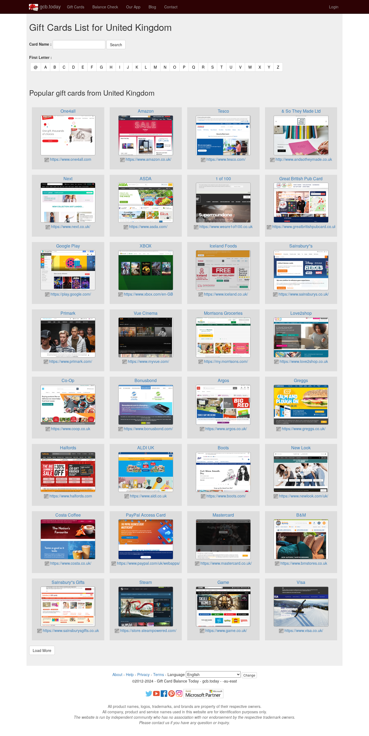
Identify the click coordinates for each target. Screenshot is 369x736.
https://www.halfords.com (70, 496)
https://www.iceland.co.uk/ (225, 294)
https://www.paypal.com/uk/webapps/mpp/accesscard (162, 563)
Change (249, 675)
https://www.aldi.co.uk (148, 496)
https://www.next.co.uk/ (70, 226)
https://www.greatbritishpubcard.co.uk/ (304, 226)
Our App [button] (133, 6)
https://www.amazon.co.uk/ (148, 159)
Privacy (143, 674)
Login (333, 6)
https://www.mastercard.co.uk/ (225, 563)
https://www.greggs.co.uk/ (303, 428)
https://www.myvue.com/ (148, 361)
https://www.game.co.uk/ (225, 630)
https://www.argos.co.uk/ (225, 428)
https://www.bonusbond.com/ (148, 428)
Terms (158, 674)
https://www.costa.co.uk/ (70, 563)
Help (130, 674)
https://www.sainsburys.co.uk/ (303, 294)
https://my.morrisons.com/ (225, 361)
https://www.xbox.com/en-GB (148, 294)
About (117, 674)
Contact (170, 6)
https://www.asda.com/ (147, 226)
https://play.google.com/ (70, 294)
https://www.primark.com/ (70, 361)
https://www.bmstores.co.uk (303, 563)
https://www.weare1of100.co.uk (225, 226)
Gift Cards (75, 6)
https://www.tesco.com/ (225, 159)
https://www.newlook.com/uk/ (303, 496)
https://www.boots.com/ (225, 496)
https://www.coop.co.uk (70, 428)
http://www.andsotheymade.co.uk (303, 159)
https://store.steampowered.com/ (147, 630)
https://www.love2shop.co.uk (303, 361)
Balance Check (105, 6)
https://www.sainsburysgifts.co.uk (70, 630)
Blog (152, 6)
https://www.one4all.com (70, 159)
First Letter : (40, 57)
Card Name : (40, 44)
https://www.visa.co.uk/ (303, 630)
